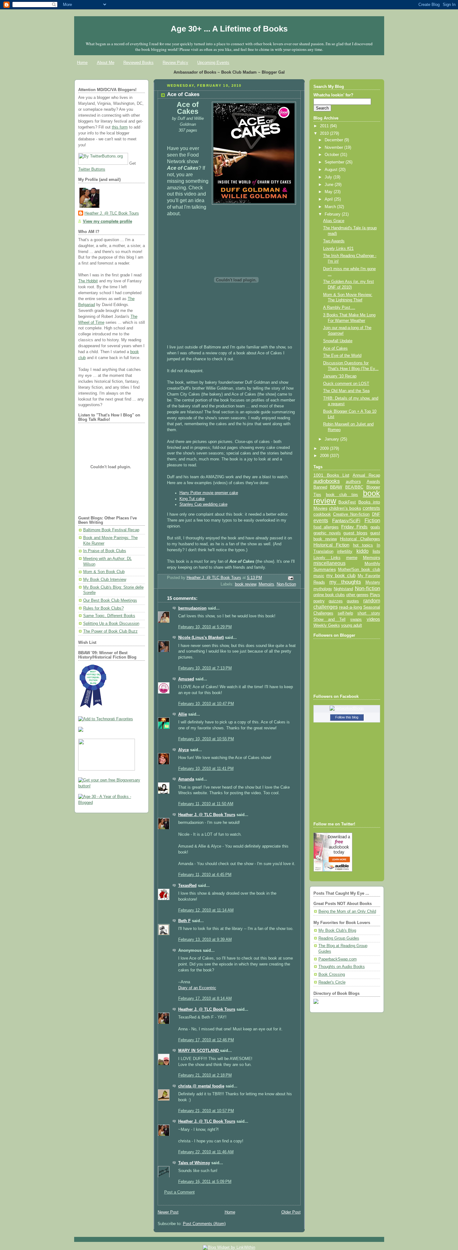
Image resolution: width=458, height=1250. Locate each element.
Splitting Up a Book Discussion (111, 623)
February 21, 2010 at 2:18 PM (205, 1075)
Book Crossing (331, 974)
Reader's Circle (332, 982)
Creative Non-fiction (351, 514)
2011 (325, 126)
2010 (325, 133)
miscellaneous (329, 563)
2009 (325, 448)
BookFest (347, 502)
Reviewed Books (138, 62)
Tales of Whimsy (194, 1163)
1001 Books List (331, 475)
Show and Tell (329, 619)
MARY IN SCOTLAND (199, 1050)
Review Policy (175, 62)
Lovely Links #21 (338, 248)
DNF (376, 514)
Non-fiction (286, 584)
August (332, 170)
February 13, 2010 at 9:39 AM (205, 939)
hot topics (363, 545)
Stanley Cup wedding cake (203, 504)
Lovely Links (327, 557)
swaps (356, 619)
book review (245, 584)
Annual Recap (366, 475)
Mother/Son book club (359, 569)
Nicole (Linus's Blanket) (201, 637)
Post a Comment (179, 1192)
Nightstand (343, 588)
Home (82, 62)
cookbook (322, 514)
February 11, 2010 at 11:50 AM (205, 804)
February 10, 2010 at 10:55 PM (206, 739)
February (333, 214)
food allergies (326, 527)
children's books (345, 508)
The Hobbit (88, 281)
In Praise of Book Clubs (104, 551)
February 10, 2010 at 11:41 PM (206, 768)
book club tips (342, 494)
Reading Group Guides (338, 938)
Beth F (184, 921)
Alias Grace (333, 221)
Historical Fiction (331, 544)
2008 (325, 456)
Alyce (183, 750)
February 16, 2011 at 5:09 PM (204, 1181)
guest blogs (355, 533)
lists (376, 551)
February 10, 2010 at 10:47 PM (206, 704)
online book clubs (329, 594)
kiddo (362, 551)
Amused (186, 679)
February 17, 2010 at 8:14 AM (205, 998)
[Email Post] (290, 578)
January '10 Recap (339, 376)
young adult (351, 625)
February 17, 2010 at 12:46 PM (206, 1040)
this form (120, 127)
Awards (373, 481)
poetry (319, 601)
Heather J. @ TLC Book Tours (111, 213)
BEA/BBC (354, 487)
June (330, 184)
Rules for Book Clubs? (103, 608)
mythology (322, 589)
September (335, 162)
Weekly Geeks (326, 625)
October (332, 155)
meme (351, 557)
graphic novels (327, 533)
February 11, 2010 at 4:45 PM (204, 875)
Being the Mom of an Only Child (347, 911)
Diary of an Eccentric (197, 988)
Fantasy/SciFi (346, 520)
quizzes (336, 601)
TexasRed (187, 885)
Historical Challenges (360, 539)
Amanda (186, 779)
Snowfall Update (337, 341)
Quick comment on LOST (346, 384)
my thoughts (345, 582)
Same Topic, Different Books (109, 616)
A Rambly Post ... (339, 307)
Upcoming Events (213, 62)
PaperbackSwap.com (337, 959)
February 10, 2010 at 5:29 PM (205, 627)
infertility (344, 551)
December (334, 140)
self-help (345, 613)
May (329, 192)
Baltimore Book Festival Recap (111, 530)
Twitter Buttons (91, 169)
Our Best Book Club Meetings (110, 600)
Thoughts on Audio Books (341, 967)
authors (353, 481)
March (331, 207)
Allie (182, 714)
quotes (353, 601)
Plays (375, 595)
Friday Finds (354, 526)
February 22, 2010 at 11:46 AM (206, 1152)
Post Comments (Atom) (204, 1224)
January (332, 439)
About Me (105, 62)
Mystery (372, 582)
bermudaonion (192, 608)
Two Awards (334, 241)
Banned (320, 487)
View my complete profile (107, 221)
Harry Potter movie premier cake (208, 493)
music (318, 576)
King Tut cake (192, 499)
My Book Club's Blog (337, 930)
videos (373, 619)
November (334, 147)
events (320, 520)
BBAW (336, 487)
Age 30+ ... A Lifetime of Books (229, 28)
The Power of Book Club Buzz (110, 631)
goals (375, 527)
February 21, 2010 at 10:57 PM (206, 1111)
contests (371, 508)
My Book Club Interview (104, 579)
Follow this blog (346, 717)
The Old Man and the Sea (346, 391)
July (329, 177)
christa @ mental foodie (201, 1086)
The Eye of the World (342, 355)
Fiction (372, 520)
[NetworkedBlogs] (347, 708)
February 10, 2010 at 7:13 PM (205, 668)
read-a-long (350, 607)
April (329, 199)
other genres (357, 595)
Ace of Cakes (335, 348)
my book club (340, 575)
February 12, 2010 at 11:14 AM (206, 910)
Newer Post (168, 1212)
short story (368, 613)
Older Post (291, 1212)
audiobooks (326, 481)
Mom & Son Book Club (104, 572)
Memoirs (266, 584)
